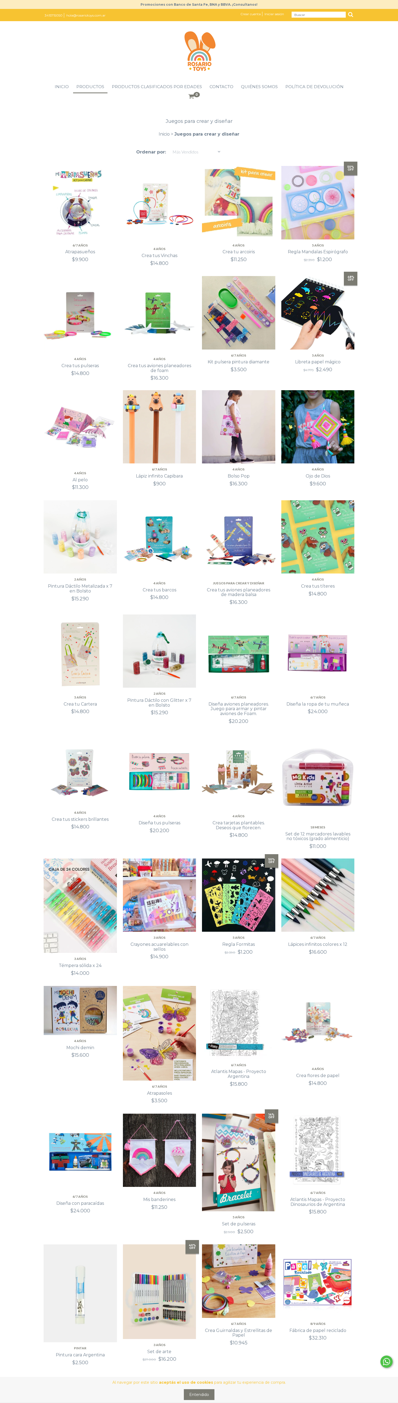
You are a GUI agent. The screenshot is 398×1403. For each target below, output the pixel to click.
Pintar (80, 1348)
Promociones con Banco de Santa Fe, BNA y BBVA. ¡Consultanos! (199, 4)
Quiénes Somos (259, 86)
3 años (80, 959)
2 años (80, 579)
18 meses (317, 827)
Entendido (199, 1394)
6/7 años (80, 245)
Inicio (62, 86)
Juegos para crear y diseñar (238, 583)
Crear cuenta (250, 14)
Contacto (221, 86)
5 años (318, 245)
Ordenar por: (151, 152)
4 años (159, 249)
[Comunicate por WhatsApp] (386, 1362)
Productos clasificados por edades (157, 86)
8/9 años (317, 1324)
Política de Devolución (314, 86)
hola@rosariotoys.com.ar (86, 15)
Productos (90, 86)
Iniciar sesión (274, 14)
